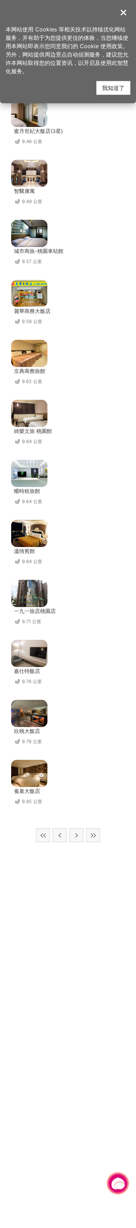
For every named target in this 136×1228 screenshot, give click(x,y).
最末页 (93, 835)
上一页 (60, 835)
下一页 (76, 835)
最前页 (43, 835)
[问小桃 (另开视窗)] (118, 1183)
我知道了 (113, 88)
